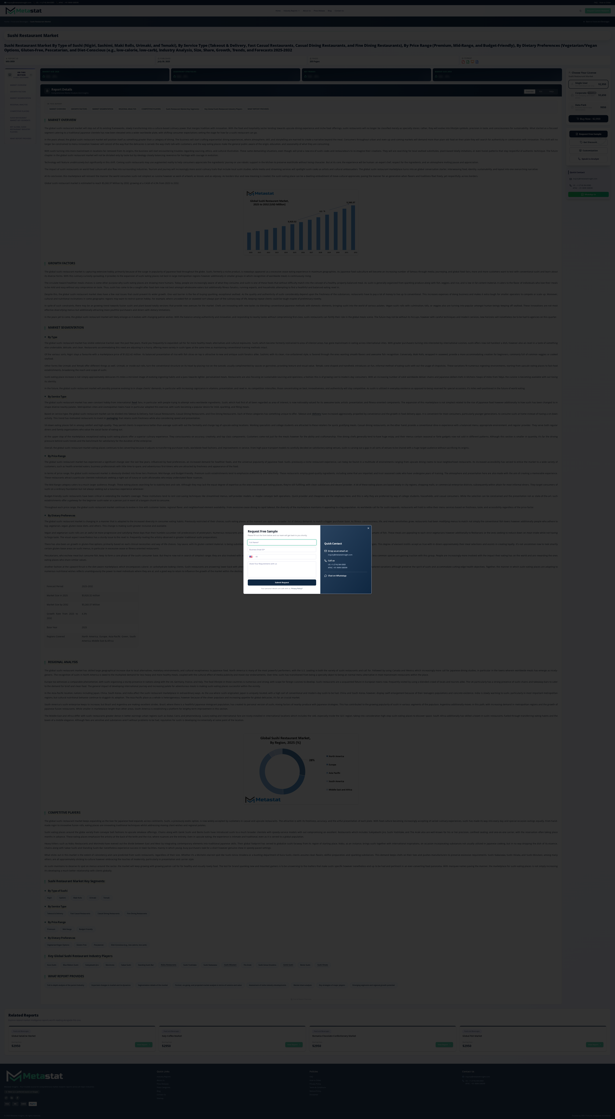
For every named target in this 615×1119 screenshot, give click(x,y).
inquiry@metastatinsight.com (340, 554)
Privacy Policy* (297, 588)
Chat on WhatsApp (337, 575)
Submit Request (282, 582)
